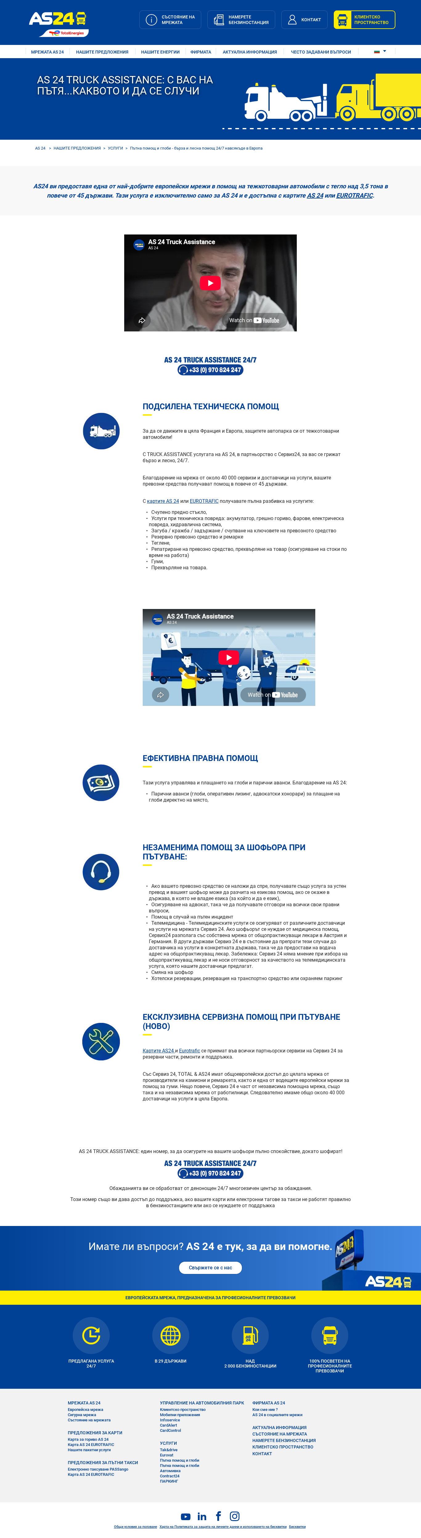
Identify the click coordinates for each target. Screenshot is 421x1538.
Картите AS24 (159, 1051)
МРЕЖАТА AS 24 (47, 52)
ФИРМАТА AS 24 (268, 1402)
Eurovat (166, 1455)
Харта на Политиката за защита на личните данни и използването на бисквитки (223, 1527)
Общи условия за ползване (135, 1527)
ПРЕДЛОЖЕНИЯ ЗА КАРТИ (95, 1432)
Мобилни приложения (180, 1414)
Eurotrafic (189, 1051)
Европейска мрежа (85, 1409)
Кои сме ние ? (265, 1409)
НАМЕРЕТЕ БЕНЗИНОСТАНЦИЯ (284, 1440)
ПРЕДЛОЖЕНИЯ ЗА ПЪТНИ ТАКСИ (103, 1462)
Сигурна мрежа (82, 1414)
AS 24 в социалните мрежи (277, 1414)
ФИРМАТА (200, 52)
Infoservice (170, 1420)
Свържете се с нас (210, 1268)
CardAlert (168, 1425)
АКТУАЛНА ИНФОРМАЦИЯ (250, 52)
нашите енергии (160, 52)
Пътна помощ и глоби (179, 1460)
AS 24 (40, 148)
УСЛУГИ (115, 148)
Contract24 (169, 1476)
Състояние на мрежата (89, 1420)
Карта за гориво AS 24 (88, 1439)
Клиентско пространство (183, 1409)
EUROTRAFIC (354, 195)
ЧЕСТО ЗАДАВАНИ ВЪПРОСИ (321, 52)
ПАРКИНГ (169, 1481)
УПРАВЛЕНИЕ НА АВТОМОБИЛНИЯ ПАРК (202, 1402)
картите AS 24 (163, 501)
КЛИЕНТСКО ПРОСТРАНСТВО (282, 1446)
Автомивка (170, 1470)
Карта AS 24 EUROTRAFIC (91, 1444)
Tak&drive (169, 1450)
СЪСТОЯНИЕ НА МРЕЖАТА (279, 1434)
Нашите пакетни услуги (89, 1450)
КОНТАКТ (262, 1453)
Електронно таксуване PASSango (98, 1469)
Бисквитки (297, 1527)
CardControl (170, 1430)
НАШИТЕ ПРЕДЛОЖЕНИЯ (102, 52)
